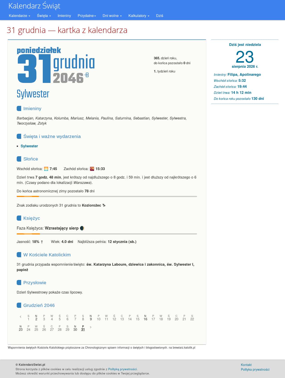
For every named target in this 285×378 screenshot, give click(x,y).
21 (184, 318)
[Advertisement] (245, 175)
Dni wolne (111, 15)
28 (59, 329)
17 (153, 318)
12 (114, 318)
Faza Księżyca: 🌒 (51, 228)
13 (122, 318)
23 (20, 329)
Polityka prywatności (255, 369)
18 (161, 318)
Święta (43, 15)
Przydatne (86, 15)
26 (44, 329)
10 (98, 318)
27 (52, 329)
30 (75, 329)
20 (176, 318)
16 (145, 318)
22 (192, 318)
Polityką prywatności (122, 369)
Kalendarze (18, 15)
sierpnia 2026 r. (245, 66)
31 (83, 329)
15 (137, 318)
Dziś (159, 15)
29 (67, 329)
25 (36, 329)
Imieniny (64, 15)
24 (28, 329)
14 (130, 318)
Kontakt (246, 364)
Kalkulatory (137, 15)
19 (169, 318)
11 (106, 318)
